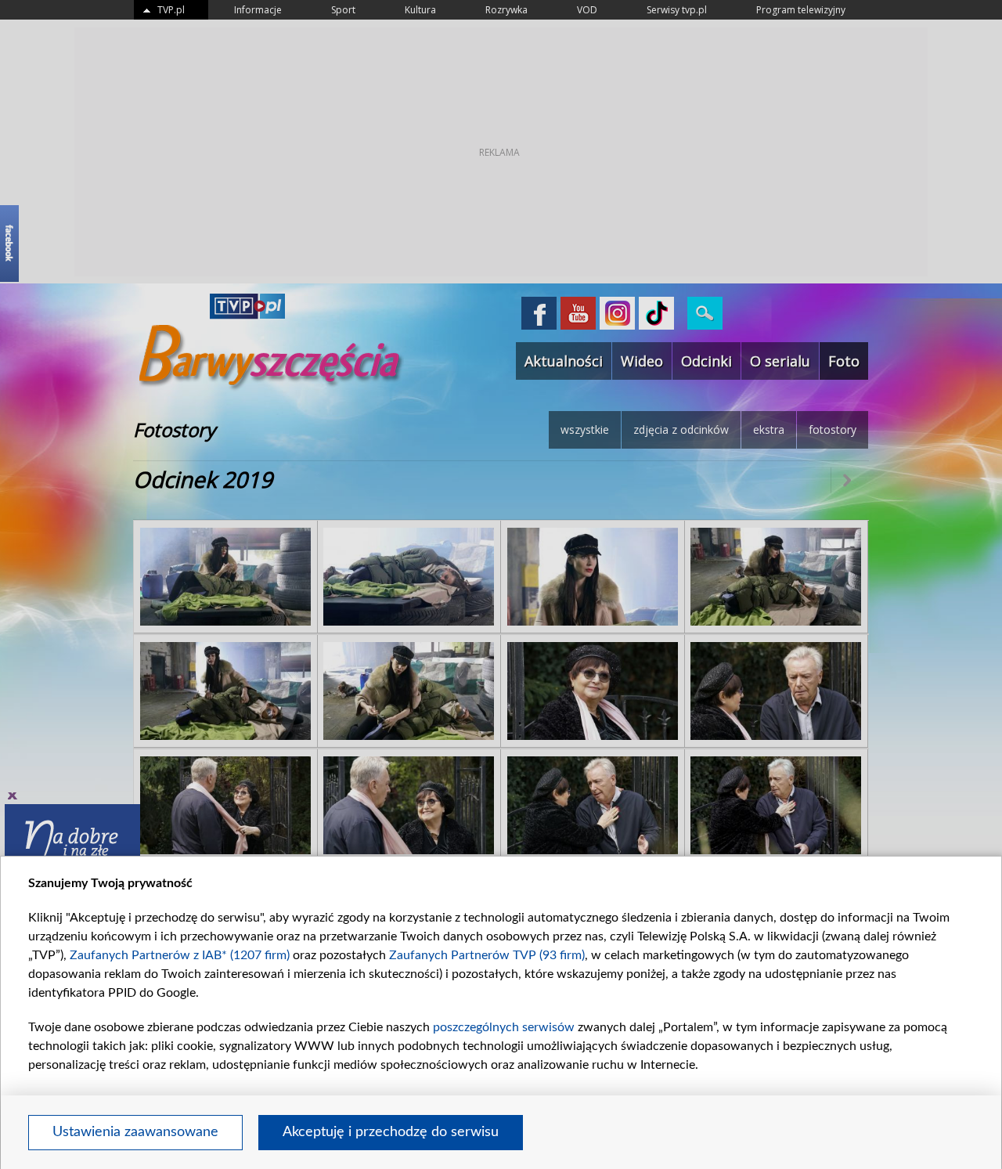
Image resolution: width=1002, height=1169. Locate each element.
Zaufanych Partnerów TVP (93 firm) (487, 955)
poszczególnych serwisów (504, 1027)
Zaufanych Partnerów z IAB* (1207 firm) (180, 955)
